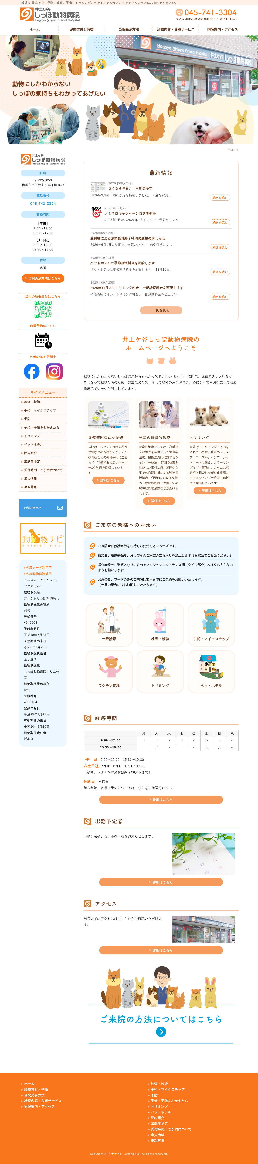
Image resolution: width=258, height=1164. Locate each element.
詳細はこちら (110, 480)
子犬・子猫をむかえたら (41, 427)
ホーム (35, 29)
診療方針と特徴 (82, 29)
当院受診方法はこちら (45, 278)
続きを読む (220, 197)
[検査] (160, 632)
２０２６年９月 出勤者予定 (130, 188)
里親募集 (30, 487)
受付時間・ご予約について (43, 470)
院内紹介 (30, 453)
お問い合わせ (32, 507)
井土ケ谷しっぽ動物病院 (124, 1153)
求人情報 (30, 478)
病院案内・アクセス (222, 29)
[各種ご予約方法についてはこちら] (161, 1049)
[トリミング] (160, 679)
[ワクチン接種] (109, 679)
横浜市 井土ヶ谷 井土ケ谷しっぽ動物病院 (49, 14)
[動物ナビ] (43, 550)
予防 (27, 419)
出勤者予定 (32, 461)
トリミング (32, 436)
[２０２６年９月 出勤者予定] (98, 188)
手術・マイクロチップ (40, 410)
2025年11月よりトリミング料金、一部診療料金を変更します (137, 288)
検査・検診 (32, 401)
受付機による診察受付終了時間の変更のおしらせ (127, 238)
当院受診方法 (129, 29)
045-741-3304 (43, 203)
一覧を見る (161, 310)
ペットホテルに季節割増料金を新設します (122, 263)
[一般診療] (109, 632)
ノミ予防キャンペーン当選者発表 (130, 213)
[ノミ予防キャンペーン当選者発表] (96, 214)
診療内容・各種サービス (176, 29)
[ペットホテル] (211, 679)
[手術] (211, 632)
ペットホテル (33, 444)
